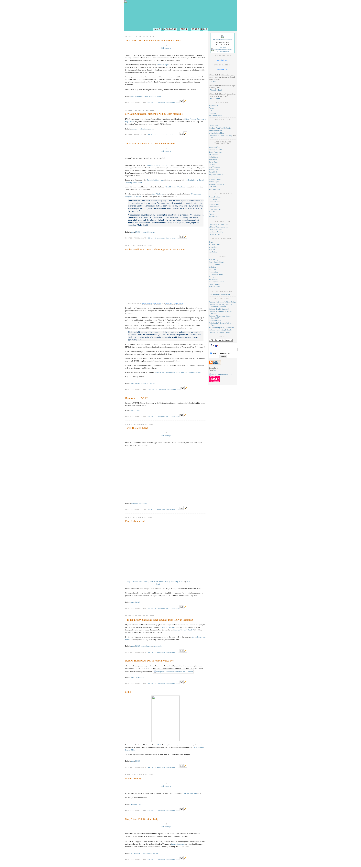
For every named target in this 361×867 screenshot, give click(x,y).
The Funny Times (215, 229)
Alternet (212, 249)
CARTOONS (170, 29)
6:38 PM (150, 810)
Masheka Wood (215, 147)
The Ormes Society (216, 231)
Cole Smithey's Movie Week (219, 294)
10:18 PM (151, 389)
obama (143, 232)
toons (159, 96)
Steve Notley (214, 172)
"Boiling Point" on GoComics (220, 128)
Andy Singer (213, 157)
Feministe (212, 269)
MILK (159, 744)
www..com (222, 60)
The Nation (213, 251)
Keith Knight (215, 98)
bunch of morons (177, 844)
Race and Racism (215, 115)
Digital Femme (214, 264)
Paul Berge (213, 199)
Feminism (212, 113)
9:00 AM (150, 238)
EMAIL (184, 29)
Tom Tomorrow (214, 167)
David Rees (213, 162)
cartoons (134, 503)
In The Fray (213, 247)
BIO (205, 29)
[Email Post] (181, 102)
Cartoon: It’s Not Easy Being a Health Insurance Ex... (220, 305)
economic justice (141, 96)
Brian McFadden (215, 179)
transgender (157, 646)
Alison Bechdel (216, 90)
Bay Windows (157, 194)
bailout (134, 804)
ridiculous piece (164, 64)
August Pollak (214, 169)
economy (152, 96)
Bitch (211, 242)
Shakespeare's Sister (216, 281)
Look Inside (222, 47)
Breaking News (147, 303)
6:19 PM (150, 509)
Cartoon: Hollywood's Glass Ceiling (222, 302)
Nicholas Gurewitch (216, 184)
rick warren (151, 232)
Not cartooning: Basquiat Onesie (221, 327)
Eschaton (212, 267)
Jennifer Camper (215, 201)
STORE (195, 29)
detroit (155, 853)
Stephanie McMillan (216, 174)
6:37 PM (150, 859)
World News (157, 303)
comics (134, 129)
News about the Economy (174, 303)
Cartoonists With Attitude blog (220, 135)
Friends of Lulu (214, 234)
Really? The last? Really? (184, 629)
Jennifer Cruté (214, 206)
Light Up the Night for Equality (158, 165)
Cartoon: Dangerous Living (219, 332)
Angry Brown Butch (216, 262)
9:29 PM (150, 683)
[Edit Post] (185, 102)
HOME (157, 29)
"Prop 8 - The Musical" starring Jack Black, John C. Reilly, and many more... (155, 581)
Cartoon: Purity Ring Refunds (220, 329)
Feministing (213, 272)
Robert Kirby (214, 211)
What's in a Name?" (168, 627)
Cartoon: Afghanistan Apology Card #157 (220, 317)
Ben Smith (213, 159)
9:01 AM (150, 416)
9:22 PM (150, 767)
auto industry (136, 853)
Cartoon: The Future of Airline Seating (220, 312)
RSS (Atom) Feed (215, 130)
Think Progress (214, 284)
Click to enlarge (166, 48)
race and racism (146, 646)
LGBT (137, 232)
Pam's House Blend (216, 274)
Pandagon (212, 276)
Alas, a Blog (213, 259)
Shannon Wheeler (215, 149)
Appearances (213, 105)
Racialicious (213, 279)
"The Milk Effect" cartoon (175, 186)
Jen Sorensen (214, 154)
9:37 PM (150, 652)
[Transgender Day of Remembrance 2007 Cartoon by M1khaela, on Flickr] (173, 671)
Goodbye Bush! (215, 320)
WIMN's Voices (214, 286)
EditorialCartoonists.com (218, 227)
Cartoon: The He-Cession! (219, 309)
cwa (132, 96)
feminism (144, 129)
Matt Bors (212, 186)
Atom (216, 370)
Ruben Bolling (214, 189)
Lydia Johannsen (215, 209)
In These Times (214, 244)
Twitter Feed (213, 125)
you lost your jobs (190, 793)
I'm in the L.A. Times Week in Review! (220, 324)
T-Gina (211, 214)
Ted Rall (213, 81)
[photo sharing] (166, 45)
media (151, 129)
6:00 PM (150, 102)
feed (212, 137)
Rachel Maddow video (155, 180)
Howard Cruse (214, 204)
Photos (211, 108)
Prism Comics (214, 216)
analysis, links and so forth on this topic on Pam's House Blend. (178, 372)
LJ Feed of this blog (216, 133)
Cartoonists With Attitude (218, 224)
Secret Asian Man (215, 152)
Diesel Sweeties (215, 176)
